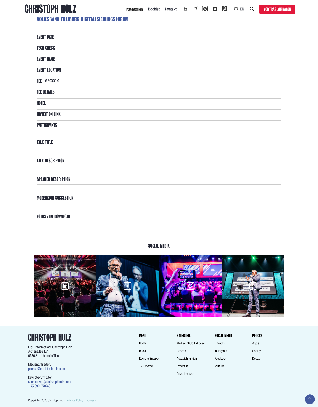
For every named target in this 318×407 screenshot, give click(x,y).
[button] (134, 8)
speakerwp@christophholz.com (49, 382)
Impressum (91, 400)
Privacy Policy (75, 400)
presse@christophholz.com (46, 369)
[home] (50, 8)
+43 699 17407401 (39, 386)
